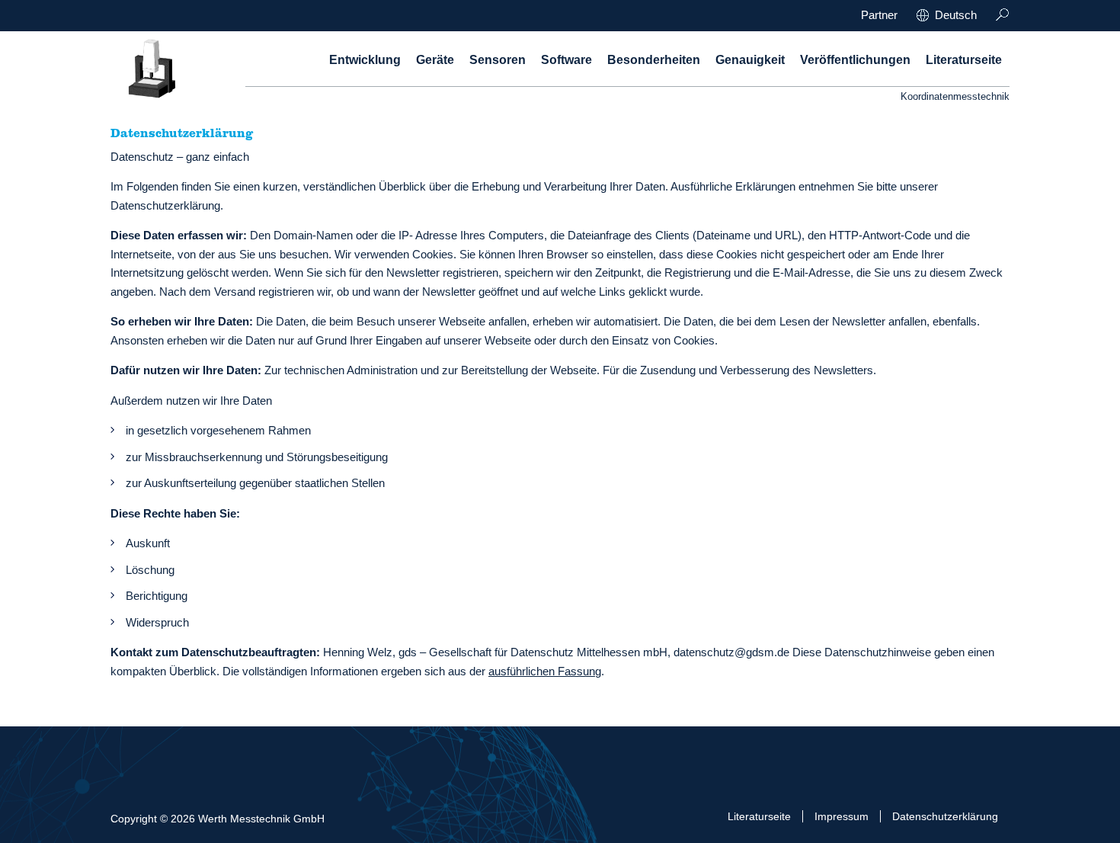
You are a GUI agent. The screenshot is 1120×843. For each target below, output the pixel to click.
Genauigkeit (750, 59)
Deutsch (956, 14)
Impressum (841, 816)
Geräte (435, 59)
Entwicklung (365, 59)
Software (566, 59)
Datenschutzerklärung (945, 816)
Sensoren (497, 59)
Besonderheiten (653, 59)
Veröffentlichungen (855, 59)
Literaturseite (964, 59)
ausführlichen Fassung (544, 671)
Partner (879, 14)
